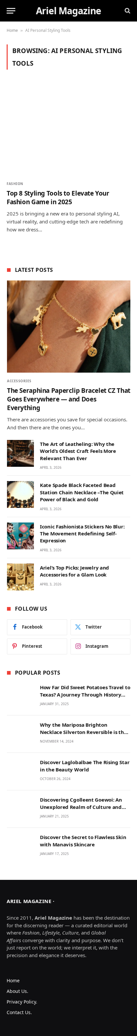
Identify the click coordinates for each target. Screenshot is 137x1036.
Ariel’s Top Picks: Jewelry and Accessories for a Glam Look (74, 571)
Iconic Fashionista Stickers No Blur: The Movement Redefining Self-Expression (82, 533)
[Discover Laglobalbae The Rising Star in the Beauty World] (20, 771)
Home (12, 30)
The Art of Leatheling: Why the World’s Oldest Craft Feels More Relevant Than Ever (78, 451)
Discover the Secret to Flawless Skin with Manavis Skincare (83, 840)
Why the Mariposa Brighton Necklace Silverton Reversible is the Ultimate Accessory (83, 731)
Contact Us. (19, 1012)
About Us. (17, 991)
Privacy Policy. (22, 1002)
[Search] (126, 10)
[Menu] (11, 10)
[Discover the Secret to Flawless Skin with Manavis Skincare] (20, 846)
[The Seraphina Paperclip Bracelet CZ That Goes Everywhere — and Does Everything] (68, 326)
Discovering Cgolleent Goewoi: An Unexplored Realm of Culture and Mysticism (81, 806)
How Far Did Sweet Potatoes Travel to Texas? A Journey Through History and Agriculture (85, 694)
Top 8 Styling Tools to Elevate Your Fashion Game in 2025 (58, 197)
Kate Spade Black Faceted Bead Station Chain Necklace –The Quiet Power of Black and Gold (82, 492)
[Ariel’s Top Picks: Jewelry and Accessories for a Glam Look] (20, 577)
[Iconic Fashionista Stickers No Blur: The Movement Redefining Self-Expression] (20, 535)
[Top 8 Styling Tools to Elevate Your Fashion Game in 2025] (68, 129)
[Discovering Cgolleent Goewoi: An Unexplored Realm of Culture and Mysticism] (20, 809)
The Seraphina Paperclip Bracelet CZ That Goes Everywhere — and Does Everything (68, 399)
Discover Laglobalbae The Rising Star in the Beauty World (84, 765)
